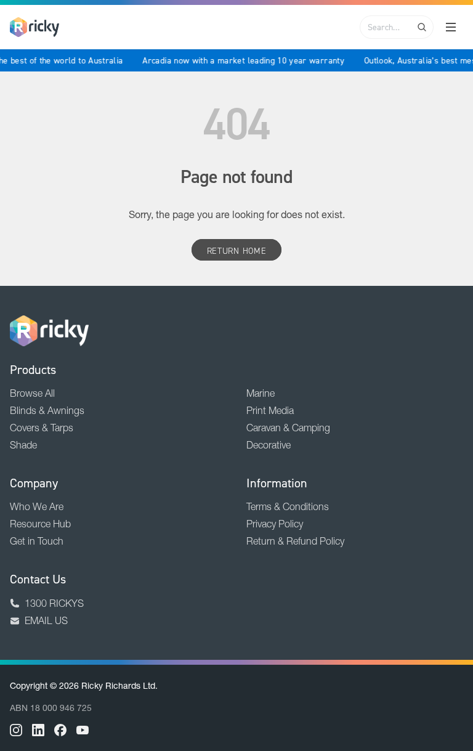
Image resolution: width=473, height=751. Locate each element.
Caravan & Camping (288, 427)
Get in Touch (36, 541)
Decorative (268, 445)
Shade (23, 445)
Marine (260, 393)
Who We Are (36, 506)
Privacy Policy (274, 524)
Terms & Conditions (287, 506)
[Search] (422, 27)
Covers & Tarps (41, 427)
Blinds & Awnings (47, 410)
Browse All (32, 393)
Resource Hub (40, 524)
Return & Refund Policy (295, 541)
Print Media (270, 410)
